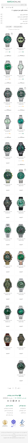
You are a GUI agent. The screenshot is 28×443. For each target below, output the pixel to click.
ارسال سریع (25, 21)
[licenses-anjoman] (14, 424)
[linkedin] (13, 401)
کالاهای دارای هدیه (23, 19)
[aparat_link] (8, 401)
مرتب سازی (8, 26)
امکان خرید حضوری (23, 23)
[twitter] (16, 401)
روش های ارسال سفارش (8, 410)
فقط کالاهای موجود (23, 14)
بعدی (10, 388)
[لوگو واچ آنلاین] (14, 1)
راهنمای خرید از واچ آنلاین (8, 408)
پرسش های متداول (9, 415)
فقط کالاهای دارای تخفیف (22, 17)
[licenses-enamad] (22, 424)
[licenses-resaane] (5, 424)
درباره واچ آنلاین (23, 408)
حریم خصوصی (23, 412)
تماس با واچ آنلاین (22, 410)
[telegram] (19, 401)
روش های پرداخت (10, 412)
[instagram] (11, 401)
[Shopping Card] (2, 7)
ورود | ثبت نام (8, 7)
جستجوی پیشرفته (17, 26)
